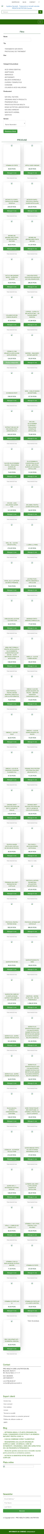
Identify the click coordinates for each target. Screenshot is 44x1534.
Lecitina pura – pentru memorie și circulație (32, 580)
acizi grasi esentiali (13, 69)
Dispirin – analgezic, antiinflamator (32, 354)
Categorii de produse (10, 64)
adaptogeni (9, 72)
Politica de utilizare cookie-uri (13, 1419)
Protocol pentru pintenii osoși (12, 923)
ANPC (5, 1422)
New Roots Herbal (12, 112)
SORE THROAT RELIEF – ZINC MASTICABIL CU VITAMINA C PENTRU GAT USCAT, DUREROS (32, 1110)
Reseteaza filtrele (10, 131)
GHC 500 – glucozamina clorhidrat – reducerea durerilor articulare (32, 426)
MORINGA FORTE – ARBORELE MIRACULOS (32, 619)
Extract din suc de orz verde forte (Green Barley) (11, 429)
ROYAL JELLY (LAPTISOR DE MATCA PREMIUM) (12, 581)
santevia (8, 115)
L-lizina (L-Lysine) (32, 544)
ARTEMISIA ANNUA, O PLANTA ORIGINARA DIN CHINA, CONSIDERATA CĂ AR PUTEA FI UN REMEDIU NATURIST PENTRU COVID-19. (21, 1434)
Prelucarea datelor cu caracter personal (16, 1416)
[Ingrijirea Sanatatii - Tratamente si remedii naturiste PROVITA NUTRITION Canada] (22, 6)
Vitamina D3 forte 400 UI (12, 1302)
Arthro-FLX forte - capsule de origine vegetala (11, 201)
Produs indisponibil (12, 362)
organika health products (16, 99)
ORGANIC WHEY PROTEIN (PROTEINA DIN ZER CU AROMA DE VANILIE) (11, 807)
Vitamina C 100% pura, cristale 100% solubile (32, 1225)
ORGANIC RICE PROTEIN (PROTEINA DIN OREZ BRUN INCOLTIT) (32, 770)
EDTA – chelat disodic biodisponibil (32, 392)
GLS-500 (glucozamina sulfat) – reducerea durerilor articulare (11, 466)
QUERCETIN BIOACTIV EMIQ (32, 961)
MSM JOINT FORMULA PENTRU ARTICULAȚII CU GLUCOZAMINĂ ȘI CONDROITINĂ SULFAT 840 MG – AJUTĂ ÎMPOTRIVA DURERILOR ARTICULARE (11, 652)
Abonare (22, 1511)
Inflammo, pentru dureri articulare (32, 505)
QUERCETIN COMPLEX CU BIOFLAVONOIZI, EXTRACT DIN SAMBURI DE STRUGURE (12, 997)
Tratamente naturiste (14, 49)
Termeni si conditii (9, 1413)
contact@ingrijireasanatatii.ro (12, 1383)
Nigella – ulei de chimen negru (32, 657)
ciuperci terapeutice (13, 82)
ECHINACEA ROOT (11, 393)
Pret (4, 55)
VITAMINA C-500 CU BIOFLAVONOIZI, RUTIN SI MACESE (11, 1263)
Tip (4, 43)
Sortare (5, 119)
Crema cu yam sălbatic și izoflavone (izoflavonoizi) (11, 353)
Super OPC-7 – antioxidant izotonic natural (12, 1187)
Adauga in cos (11, 173)
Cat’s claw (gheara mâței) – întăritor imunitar (11, 277)
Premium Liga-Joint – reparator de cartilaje (12, 884)
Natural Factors (11, 97)
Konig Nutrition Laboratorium (17, 107)
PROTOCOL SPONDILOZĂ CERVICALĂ (32, 923)
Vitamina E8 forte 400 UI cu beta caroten (32, 1302)
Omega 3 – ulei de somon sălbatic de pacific (32, 732)
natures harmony (12, 110)
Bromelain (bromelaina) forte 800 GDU (32, 239)
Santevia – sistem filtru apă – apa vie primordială (32, 998)
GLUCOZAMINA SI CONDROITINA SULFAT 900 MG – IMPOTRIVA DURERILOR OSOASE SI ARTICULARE (32, 465)
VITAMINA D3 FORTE (12, 165)
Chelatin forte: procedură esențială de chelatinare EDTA (32, 277)
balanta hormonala (13, 80)
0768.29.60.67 (31, 1532)
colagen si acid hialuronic (15, 87)
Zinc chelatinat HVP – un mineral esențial (12, 1340)
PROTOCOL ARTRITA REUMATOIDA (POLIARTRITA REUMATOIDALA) (32, 883)
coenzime (8, 85)
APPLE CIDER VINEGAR (32, 165)
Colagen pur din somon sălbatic (11, 316)
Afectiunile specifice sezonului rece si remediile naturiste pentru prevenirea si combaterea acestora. (22, 1452)
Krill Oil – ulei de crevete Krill (12, 543)
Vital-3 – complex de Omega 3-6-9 (12, 1226)
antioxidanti (10, 77)
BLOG (24, 2)
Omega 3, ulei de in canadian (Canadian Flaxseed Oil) (12, 770)
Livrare (6, 1410)
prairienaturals (11, 102)
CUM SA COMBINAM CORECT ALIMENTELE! (19, 1439)
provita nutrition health (15, 105)
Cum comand (8, 1404)
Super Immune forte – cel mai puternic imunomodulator (32, 1149)
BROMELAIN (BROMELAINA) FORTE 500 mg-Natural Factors (11, 238)
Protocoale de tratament (15, 51)
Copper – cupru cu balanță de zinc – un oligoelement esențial (32, 314)
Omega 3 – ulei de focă (12, 733)
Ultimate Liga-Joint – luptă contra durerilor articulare (32, 1186)
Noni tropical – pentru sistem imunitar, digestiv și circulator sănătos (12, 693)
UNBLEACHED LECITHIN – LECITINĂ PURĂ (12, 619)
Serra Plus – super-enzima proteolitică (12, 1036)
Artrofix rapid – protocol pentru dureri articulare (32, 201)
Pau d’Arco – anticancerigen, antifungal (32, 846)
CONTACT (32, 2)
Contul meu (7, 1401)
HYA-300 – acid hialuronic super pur (12, 504)
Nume (5, 36)
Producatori (7, 91)
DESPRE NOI (15, 2)
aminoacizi (9, 75)
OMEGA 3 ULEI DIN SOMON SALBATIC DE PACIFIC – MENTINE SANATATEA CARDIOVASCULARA (32, 692)
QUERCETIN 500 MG (12, 962)
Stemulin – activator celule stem (12, 1150)
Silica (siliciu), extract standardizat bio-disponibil (12, 1110)
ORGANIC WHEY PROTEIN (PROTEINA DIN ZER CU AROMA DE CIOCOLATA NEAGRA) (32, 807)
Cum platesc (8, 1407)
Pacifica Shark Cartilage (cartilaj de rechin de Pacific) (12, 846)
